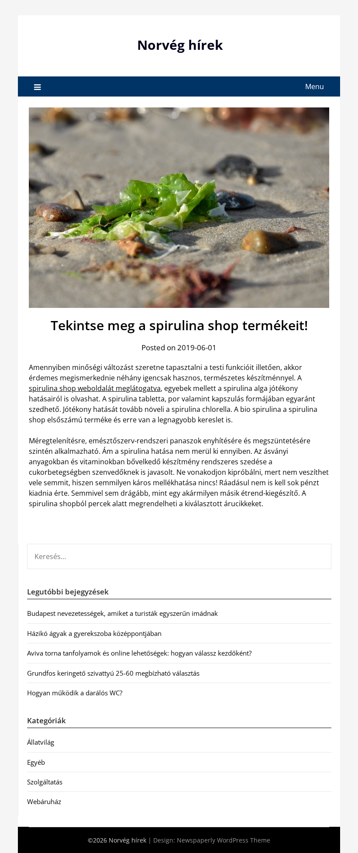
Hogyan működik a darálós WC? (74, 692)
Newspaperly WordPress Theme (223, 840)
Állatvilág (40, 742)
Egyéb (36, 762)
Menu (314, 86)
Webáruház (44, 801)
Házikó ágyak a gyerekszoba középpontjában (94, 633)
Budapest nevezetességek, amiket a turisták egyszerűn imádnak (122, 613)
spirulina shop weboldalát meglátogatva (95, 388)
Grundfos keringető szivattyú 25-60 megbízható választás (113, 673)
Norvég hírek (180, 45)
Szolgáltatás (44, 781)
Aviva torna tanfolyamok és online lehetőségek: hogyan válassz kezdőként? (139, 653)
